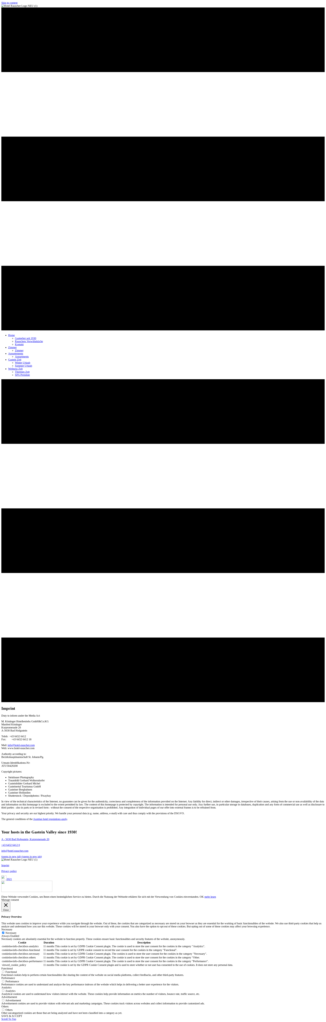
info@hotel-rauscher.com (21, 745)
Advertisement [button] (9, 997)
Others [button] (4, 1006)
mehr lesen (210, 896)
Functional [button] (7, 968)
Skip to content (9, 2)
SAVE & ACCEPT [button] (11, 1016)
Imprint (5, 865)
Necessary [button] (6, 929)
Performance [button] (8, 978)
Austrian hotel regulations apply (50, 819)
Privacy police (9, 871)
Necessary (10, 932)
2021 (9, 879)
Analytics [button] (6, 987)
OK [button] (202, 896)
